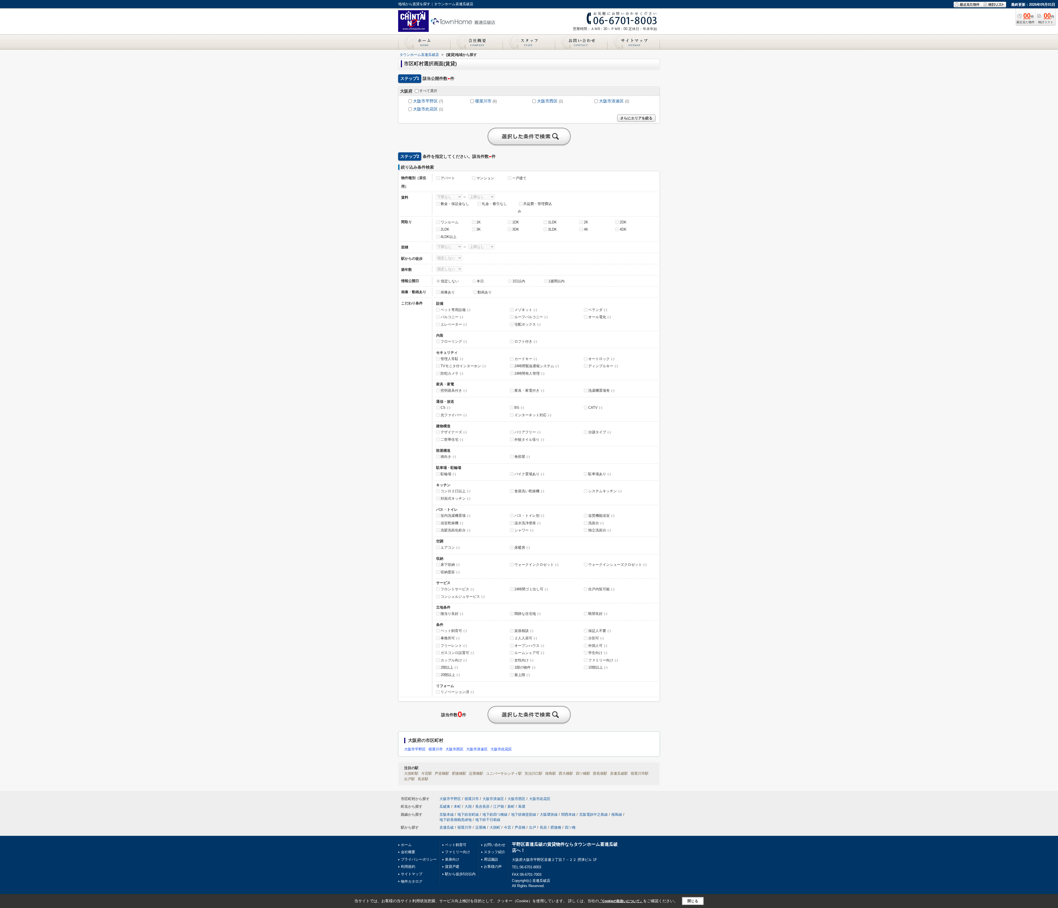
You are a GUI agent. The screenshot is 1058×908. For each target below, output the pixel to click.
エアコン (450, 547)
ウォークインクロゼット (536, 565)
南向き (448, 457)
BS (519, 408)
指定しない (450, 281)
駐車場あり (599, 474)
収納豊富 (450, 572)
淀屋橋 (480, 827)
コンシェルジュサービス (463, 596)
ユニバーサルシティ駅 (504, 773)
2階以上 (449, 667)
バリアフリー (527, 432)
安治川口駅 (534, 773)
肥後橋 (555, 827)
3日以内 (518, 281)
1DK (515, 222)
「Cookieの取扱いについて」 (621, 901)
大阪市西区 (547, 101)
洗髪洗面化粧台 (455, 530)
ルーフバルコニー (531, 317)
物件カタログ (411, 881)
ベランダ (597, 310)
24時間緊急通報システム (536, 366)
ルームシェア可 (529, 653)
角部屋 (522, 457)
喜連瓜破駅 (619, 773)
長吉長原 (482, 806)
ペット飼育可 (454, 631)
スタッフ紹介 (494, 852)
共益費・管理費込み (535, 207)
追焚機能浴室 (601, 516)
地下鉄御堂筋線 (523, 814)
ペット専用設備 (455, 310)
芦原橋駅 (442, 773)
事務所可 (450, 638)
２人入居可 (525, 638)
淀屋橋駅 (476, 773)
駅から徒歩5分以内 (460, 874)
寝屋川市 (483, 101)
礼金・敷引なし (494, 204)
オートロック (601, 359)
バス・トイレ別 (529, 516)
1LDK (552, 222)
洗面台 (596, 523)
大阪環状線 (549, 814)
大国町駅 (411, 773)
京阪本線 (446, 814)
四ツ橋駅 (583, 773)
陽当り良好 (452, 614)
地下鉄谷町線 (468, 814)
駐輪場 (448, 474)
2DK (623, 222)
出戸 (532, 827)
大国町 (495, 827)
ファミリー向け (603, 660)
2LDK (445, 229)
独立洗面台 (599, 530)
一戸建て (519, 178)
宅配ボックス (527, 324)
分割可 (596, 638)
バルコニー (452, 317)
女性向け (523, 660)
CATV (595, 408)
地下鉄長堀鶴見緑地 (455, 820)
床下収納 (450, 565)
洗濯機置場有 (601, 390)
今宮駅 (426, 773)
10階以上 (598, 667)
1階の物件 (524, 667)
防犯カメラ (452, 373)
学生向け (597, 653)
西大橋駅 (566, 773)
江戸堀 (498, 806)
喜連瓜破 (446, 827)
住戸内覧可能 (601, 589)
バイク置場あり (529, 474)
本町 (457, 806)
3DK (515, 229)
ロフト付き (525, 341)
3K (478, 229)
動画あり (484, 292)
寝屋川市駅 (640, 773)
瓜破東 (444, 806)
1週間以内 (556, 281)
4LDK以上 (449, 237)
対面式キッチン (455, 498)
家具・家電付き (529, 390)
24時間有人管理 (529, 373)
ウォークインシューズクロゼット (617, 565)
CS (445, 408)
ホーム (406, 845)
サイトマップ (411, 874)
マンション (485, 178)
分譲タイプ (599, 432)
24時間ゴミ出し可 (531, 589)
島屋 (521, 806)
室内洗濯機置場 (455, 516)
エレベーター (454, 324)
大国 (468, 806)
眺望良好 (597, 614)
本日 (480, 281)
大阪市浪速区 (611, 101)
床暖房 (522, 547)
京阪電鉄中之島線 (593, 814)
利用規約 (408, 866)
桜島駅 (550, 773)
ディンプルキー (603, 366)
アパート (448, 178)
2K (586, 222)
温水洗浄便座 (527, 523)
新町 (511, 806)
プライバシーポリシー (419, 859)
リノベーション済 (457, 692)
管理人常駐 (452, 359)
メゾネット (525, 310)
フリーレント (454, 646)
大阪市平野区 (425, 101)
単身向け (452, 859)
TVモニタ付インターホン (463, 366)
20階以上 (450, 675)
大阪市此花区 (425, 109)
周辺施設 (491, 859)
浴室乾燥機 (452, 523)
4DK (623, 229)
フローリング (454, 341)
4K (586, 229)
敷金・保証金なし (455, 204)
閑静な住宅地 (527, 614)
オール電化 (599, 317)
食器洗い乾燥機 (529, 491)
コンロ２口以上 (455, 491)
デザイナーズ (454, 432)
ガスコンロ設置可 (457, 653)
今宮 (507, 827)
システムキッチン (605, 491)
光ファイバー (454, 415)
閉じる (692, 901)
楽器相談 (523, 631)
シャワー (523, 530)
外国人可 (597, 646)
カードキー (525, 359)
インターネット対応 (532, 415)
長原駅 (423, 779)
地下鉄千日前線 (487, 820)
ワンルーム (449, 222)
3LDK (552, 229)
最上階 (522, 675)
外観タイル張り (529, 439)
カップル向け (454, 660)
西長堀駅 (600, 773)
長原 (543, 827)
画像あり (448, 292)
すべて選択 (428, 91)
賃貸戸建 (452, 866)
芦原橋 (520, 827)
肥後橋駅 (459, 773)
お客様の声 (493, 866)
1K (478, 222)
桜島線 (616, 814)
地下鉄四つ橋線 (495, 814)
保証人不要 (599, 631)
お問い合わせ (494, 845)
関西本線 (568, 814)
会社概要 (408, 852)
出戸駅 (409, 779)
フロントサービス (457, 589)
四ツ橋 (570, 827)
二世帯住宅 (452, 439)
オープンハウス (529, 646)
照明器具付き (454, 390)
